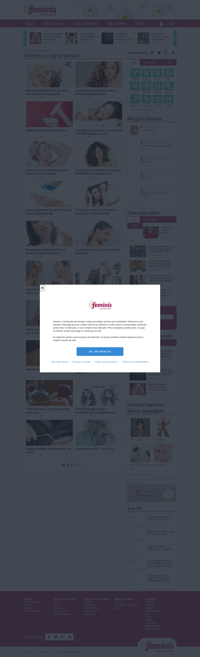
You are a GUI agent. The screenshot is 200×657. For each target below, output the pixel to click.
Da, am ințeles (100, 351)
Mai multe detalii (60, 362)
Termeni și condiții (81, 362)
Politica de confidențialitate (135, 362)
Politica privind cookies (106, 362)
